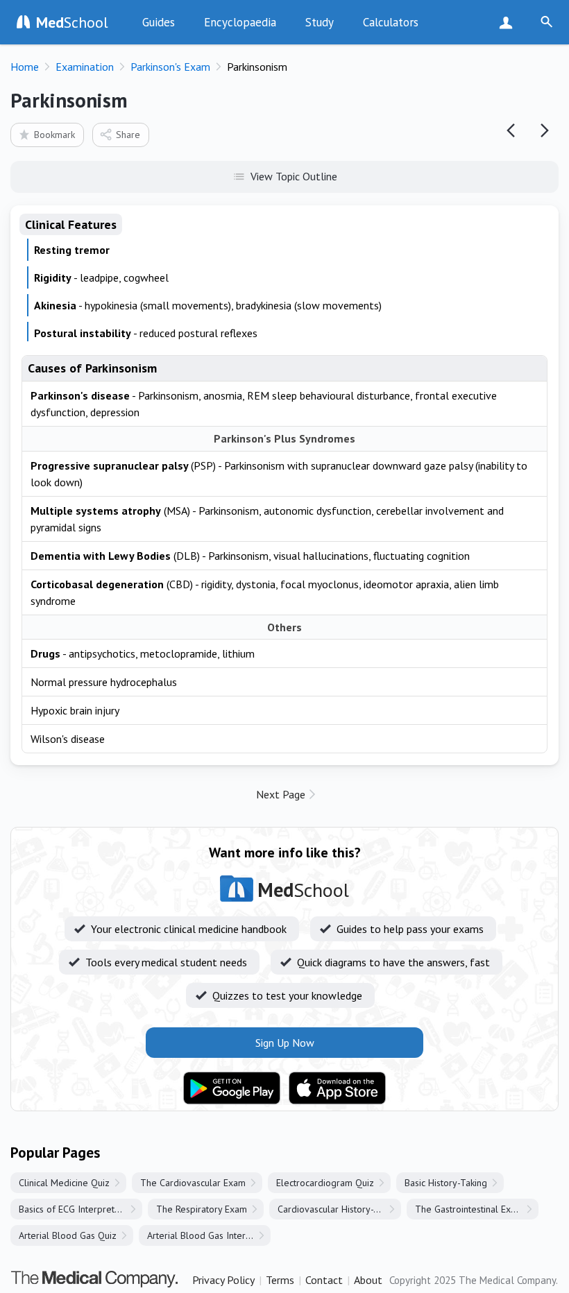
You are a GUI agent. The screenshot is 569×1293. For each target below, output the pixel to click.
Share (128, 134)
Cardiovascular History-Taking (339, 1209)
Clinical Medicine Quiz (64, 1182)
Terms (280, 1280)
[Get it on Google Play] (231, 1088)
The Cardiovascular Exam (193, 1182)
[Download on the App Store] (337, 1088)
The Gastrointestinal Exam (469, 1209)
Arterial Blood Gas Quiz (68, 1235)
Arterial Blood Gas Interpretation (209, 1235)
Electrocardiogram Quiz (325, 1182)
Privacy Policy (223, 1280)
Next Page (280, 794)
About (368, 1280)
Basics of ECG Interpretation (77, 1209)
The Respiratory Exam (201, 1209)
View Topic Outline (293, 176)
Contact (324, 1280)
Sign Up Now (509, 22)
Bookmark (54, 134)
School (72, 22)
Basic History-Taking (446, 1182)
